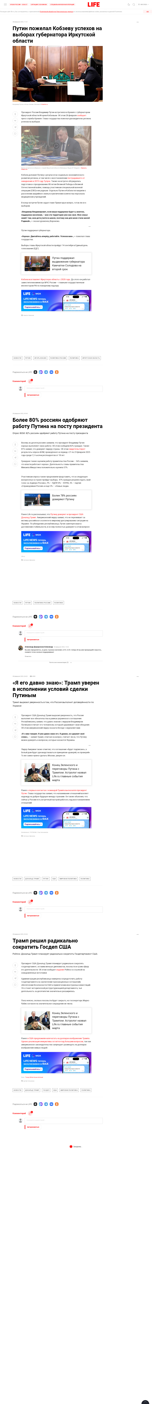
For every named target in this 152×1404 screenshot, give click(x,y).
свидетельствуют (77, 449)
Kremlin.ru (45, 104)
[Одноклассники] (57, 372)
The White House (81, 1286)
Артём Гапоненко (28, 1081)
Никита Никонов (28, 315)
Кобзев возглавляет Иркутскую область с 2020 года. (46, 279)
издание (60, 969)
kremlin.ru (70, 1286)
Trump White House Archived (34, 1077)
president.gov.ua (93, 1286)
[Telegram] (46, 372)
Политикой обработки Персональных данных (56, 11)
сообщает (81, 115)
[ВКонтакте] (51, 372)
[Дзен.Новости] (35, 372)
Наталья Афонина (29, 560)
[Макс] (41, 372)
